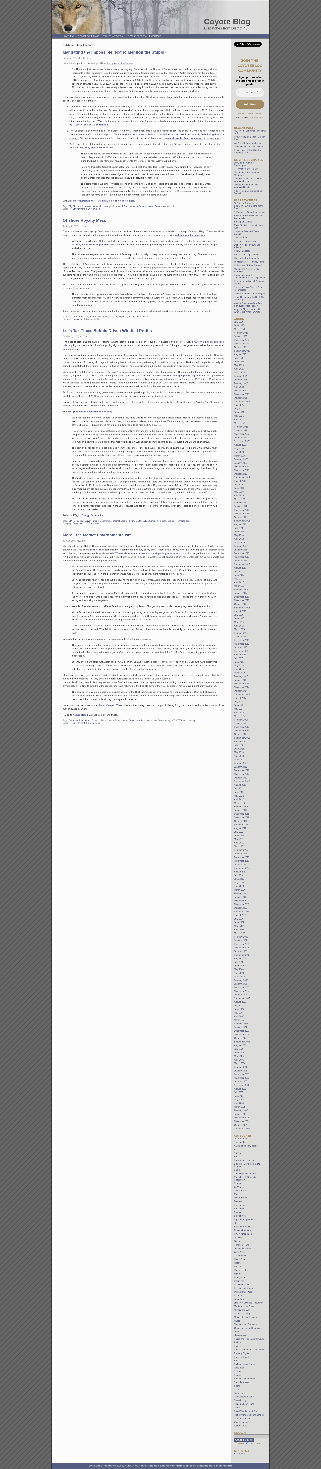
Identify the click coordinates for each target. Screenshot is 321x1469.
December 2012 (241, 770)
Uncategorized (241, 1422)
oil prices (123, 316)
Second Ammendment (244, 1378)
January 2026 (240, 336)
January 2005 (240, 1114)
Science (238, 1375)
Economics (97, 515)
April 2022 (239, 387)
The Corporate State (244, 1396)
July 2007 (238, 1005)
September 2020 (242, 441)
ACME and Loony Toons (246, 1146)
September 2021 (242, 401)
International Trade (243, 1292)
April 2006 (239, 1060)
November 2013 (241, 730)
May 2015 (239, 665)
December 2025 (241, 340)
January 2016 (240, 636)
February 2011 (241, 850)
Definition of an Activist (245, 241)
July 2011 (238, 832)
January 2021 (240, 430)
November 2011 (241, 817)
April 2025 (239, 369)
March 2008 (239, 976)
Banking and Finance (244, 1160)
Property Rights (241, 1353)
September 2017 (242, 564)
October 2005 (240, 1081)
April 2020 (239, 452)
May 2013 (239, 752)
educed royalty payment (190, 235)
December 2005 (241, 1074)
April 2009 (239, 929)
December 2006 (241, 1031)
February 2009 (241, 937)
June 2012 (239, 792)
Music (237, 1321)
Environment (79, 209)
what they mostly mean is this (96, 147)
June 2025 (239, 361)
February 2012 (241, 806)
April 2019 (239, 495)
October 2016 (240, 604)
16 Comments (95, 209)
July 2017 (238, 571)
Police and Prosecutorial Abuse (249, 1339)
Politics (237, 1342)
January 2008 (240, 984)
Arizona (237, 1153)
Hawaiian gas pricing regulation (185, 375)
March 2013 (239, 759)
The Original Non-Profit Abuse (248, 146)
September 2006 (242, 1041)
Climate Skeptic (81, 36)
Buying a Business (243, 221)
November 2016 (241, 600)
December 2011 (241, 814)
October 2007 (240, 994)
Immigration (239, 1277)
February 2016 (241, 633)
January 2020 (240, 463)
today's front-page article (92, 244)
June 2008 (239, 965)
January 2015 (240, 680)
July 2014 (238, 701)
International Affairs (243, 1288)
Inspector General (137, 206)
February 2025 (241, 376)
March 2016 (239, 629)
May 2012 (239, 796)
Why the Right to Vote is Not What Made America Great (248, 310)
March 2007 (239, 1020)
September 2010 (242, 868)
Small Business (241, 1382)
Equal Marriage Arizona (245, 1219)
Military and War (242, 1310)
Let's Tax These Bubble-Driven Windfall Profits (107, 330)
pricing (171, 521)
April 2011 (239, 842)
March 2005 (239, 1107)
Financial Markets (242, 1230)
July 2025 (238, 358)
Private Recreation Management (249, 1349)
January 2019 (240, 506)
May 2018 (239, 535)
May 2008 (239, 969)
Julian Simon (149, 521)
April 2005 (239, 1103)
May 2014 (239, 709)
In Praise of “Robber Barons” (248, 265)
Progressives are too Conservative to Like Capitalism (249, 276)
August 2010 (240, 871)
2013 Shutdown (241, 1138)
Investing (238, 1295)
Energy (85, 515)
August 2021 (240, 405)
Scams (237, 1371)
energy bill (109, 206)
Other (236, 1331)
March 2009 (239, 933)
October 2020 (240, 437)
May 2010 (239, 882)
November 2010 (241, 861)
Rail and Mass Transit (244, 1364)
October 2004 (240, 1125)
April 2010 (239, 886)
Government (240, 1255)
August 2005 (240, 1089)
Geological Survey (82, 521)
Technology (239, 1393)
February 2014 (241, 720)
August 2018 (240, 524)
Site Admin (239, 1453)
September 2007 (242, 998)
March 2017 (239, 586)
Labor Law (239, 1299)
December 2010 (241, 857)
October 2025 (240, 347)
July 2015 (238, 658)
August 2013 (240, 741)
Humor (237, 1273)
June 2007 (239, 1009)
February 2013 (241, 763)
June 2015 (239, 662)
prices (131, 316)
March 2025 (239, 372)
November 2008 (241, 947)
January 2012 (240, 810)
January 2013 (240, 767)
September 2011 (242, 824)
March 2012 (239, 803)
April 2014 (239, 712)
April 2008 (239, 973)
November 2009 (241, 904)
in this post (97, 549)
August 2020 (240, 445)
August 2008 (240, 958)
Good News (239, 1252)
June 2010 (239, 879)
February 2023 (241, 383)
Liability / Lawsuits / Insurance (248, 1302)
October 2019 (240, 474)
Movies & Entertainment (245, 1317)
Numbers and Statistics (245, 1324)
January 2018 (240, 549)
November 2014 (241, 687)
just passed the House (120, 63)
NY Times (180, 720)
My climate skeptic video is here (116, 200)
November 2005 (241, 1078)
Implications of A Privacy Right (249, 261)
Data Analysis (240, 1197)
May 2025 (239, 365)
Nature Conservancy (160, 720)
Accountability (241, 1142)
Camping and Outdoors (245, 1173)
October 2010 (240, 864)
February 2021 (241, 427)
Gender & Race (241, 1245)
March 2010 (239, 890)
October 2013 (240, 734)
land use (145, 720)
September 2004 (242, 1128)
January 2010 (240, 897)
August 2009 (240, 915)
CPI (70, 521)
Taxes (237, 1389)
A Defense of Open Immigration (249, 212)
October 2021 (240, 398)
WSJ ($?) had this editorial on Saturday (90, 411)
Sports (237, 1386)
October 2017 (240, 560)
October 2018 (240, 517)
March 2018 (239, 542)
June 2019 (239, 488)
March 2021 (239, 423)
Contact (156, 36)
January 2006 (240, 1070)
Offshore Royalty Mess (84, 220)
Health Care (239, 1259)
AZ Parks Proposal (137, 36)
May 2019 (239, 492)
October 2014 (240, 691)
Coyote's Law (240, 1190)
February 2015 (241, 676)
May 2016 (239, 622)
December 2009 (241, 900)
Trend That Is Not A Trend (246, 1411)
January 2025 (240, 379)
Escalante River (76, 720)
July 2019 (238, 484)
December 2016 (241, 597)
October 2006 (240, 1038)
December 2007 (241, 987)
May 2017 (239, 578)
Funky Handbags (242, 251)
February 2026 (241, 333)
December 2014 (241, 683)
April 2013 (239, 756)
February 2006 (241, 1067)
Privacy (237, 1346)
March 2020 (239, 455)
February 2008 (241, 980)
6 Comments (93, 523)
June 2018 (239, 531)
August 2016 (240, 611)
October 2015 (240, 647)
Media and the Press (244, 1306)
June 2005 (239, 1096)
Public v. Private (242, 1357)
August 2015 (240, 654)
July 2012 (238, 788)
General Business (242, 1248)
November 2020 (241, 434)
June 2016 (239, 618)
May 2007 (239, 1012)
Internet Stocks (120, 521)
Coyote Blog (227, 21)
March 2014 (239, 716)
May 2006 (239, 1056)
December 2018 (241, 510)
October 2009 (240, 908)
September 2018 (242, 520)
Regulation (78, 319)
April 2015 (239, 669)
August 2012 (240, 785)
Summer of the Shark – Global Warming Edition (248, 179)
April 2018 (239, 539)
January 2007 (240, 1027)
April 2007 (239, 1016)
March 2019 (239, 499)
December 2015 (241, 640)
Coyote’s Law (240, 237)
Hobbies (238, 1266)
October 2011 (240, 821)
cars (79, 206)
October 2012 (240, 777)
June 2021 (239, 412)
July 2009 (238, 919)
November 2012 (241, 774)
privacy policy (243, 117)
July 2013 (238, 745)
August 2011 (240, 828)
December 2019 (241, 466)
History (237, 1263)
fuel (126, 206)
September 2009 (242, 911)
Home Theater (241, 1270)
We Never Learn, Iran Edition (248, 143)
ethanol (119, 206)
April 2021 (239, 419)
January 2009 (240, 940)
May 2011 (238, 839)
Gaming (238, 1237)
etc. (236, 1223)
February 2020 (241, 459)
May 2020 (239, 448)
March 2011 (239, 846)
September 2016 (242, 607)
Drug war (238, 1201)
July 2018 (238, 528)
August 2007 (240, 1002)
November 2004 (241, 1121)
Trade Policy (240, 1400)
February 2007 (241, 1023)
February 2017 (241, 589)
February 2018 (241, 546)
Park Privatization (113, 36)
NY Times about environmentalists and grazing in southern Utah (149, 553)
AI (235, 1149)
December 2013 (241, 727)
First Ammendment (243, 1234)
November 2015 (241, 644)
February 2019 (241, 502)
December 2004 (241, 1117)
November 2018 (241, 513)
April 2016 (239, 626)
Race (236, 1360)
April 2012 (239, 799)
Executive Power (242, 1226)
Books (237, 1170)
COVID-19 (239, 1187)
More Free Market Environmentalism (97, 535)
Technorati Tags (183, 521)
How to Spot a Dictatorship (247, 258)
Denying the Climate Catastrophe (244, 164)
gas (86, 316)
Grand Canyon (92, 720)
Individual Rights (242, 1284)
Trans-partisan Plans (244, 1404)
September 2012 (242, 781)
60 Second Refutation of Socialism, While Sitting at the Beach (248, 206)
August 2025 (240, 354)
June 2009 (239, 922)
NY (173, 720)
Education (239, 1208)
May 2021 (239, 416)
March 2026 (239, 329)
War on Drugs (240, 1425)
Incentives (239, 1281)
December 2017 (241, 553)
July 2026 (238, 322)
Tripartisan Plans (242, 1418)
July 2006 (238, 1049)
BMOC (96, 36)
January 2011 (240, 853)
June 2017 (239, 575)
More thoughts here (84, 200)
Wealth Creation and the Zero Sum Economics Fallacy (248, 304)
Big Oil (72, 206)
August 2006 (240, 1045)
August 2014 (240, 698)
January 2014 (240, 723)
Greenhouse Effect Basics (247, 169)
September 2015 (242, 651)
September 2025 (242, 351)
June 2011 (239, 835)
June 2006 (239, 1052)
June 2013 (239, 748)
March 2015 (239, 672)
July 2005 (238, 1092)
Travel (237, 1407)
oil (168, 206)
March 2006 (239, 1063)
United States (142, 316)
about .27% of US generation (91, 124)
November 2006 (241, 1034)
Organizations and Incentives (248, 1328)
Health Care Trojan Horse (246, 254)
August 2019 (240, 481)
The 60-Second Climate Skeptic (249, 293)
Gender (237, 1241)
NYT (112, 316)
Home (66, 36)
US (172, 206)
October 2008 (240, 951)
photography (240, 1335)
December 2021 (241, 390)
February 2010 (241, 893)
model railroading (242, 1313)
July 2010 (238, 875)
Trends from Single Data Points (249, 1415)
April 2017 (239, 582)
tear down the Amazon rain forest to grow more (194, 138)
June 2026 (239, 325)
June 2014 (239, 705)
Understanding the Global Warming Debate (246, 185)
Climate (237, 1183)
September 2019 (242, 477)
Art (235, 1156)
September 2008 (242, 955)
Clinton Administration (92, 206)
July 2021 (238, 408)
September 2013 (242, 738)
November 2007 (241, 991)
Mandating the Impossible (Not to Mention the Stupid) (114, 52)
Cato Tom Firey (76, 316)
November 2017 (241, 557)
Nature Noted (80, 714)
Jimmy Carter (135, 521)
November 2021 (241, 394)
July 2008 (238, 962)
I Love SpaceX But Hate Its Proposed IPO (247, 151)
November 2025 (241, 343)
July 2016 (238, 615)
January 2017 (240, 593)
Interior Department (156, 206)
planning (191, 720)
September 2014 (242, 694)
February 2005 (241, 1110)
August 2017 (240, 568)
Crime (237, 1194)
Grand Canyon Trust (110, 705)
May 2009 (239, 926)
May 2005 (239, 1099)
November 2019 (241, 470)
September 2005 (242, 1085)
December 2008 (241, 944)
